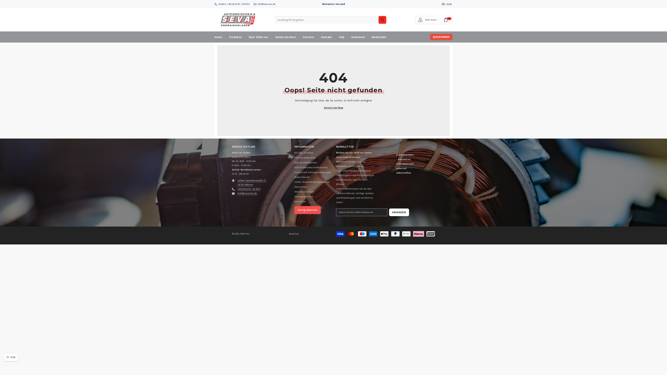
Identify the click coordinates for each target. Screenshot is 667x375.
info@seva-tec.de (266, 4)
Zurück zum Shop (333, 107)
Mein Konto (431, 20)
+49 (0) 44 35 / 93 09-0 (238, 4)
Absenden (399, 212)
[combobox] (326, 20)
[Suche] (330, 20)
